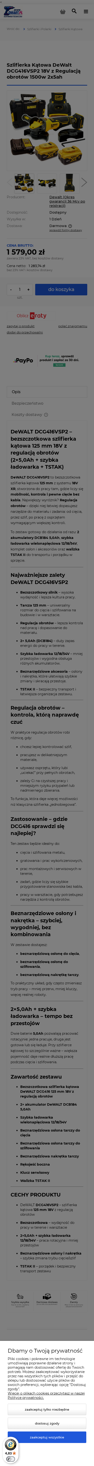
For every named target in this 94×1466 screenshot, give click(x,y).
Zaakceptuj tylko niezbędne (47, 1409)
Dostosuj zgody (47, 1423)
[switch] (10, 1459)
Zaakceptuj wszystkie (47, 1437)
